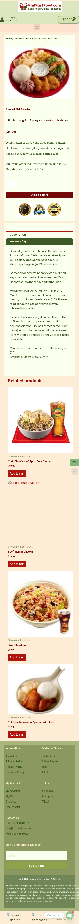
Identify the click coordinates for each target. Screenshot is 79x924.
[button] (37, 27)
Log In (12, 18)
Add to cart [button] (17, 473)
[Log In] (2, 19)
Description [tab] (17, 234)
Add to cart (39, 195)
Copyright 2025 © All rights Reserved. (39, 878)
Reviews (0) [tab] (17, 241)
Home (9, 38)
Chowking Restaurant (25, 38)
